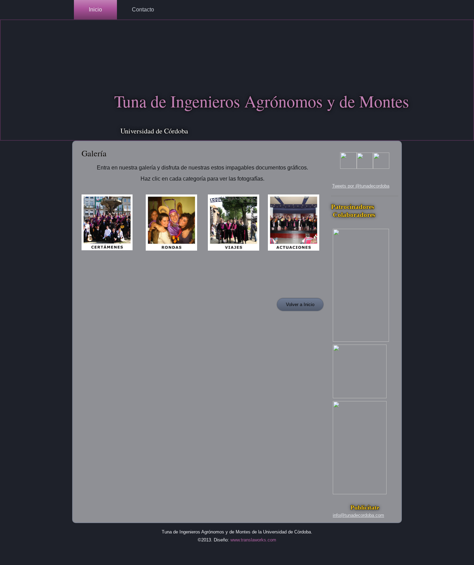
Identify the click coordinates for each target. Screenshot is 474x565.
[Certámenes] (107, 252)
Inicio (95, 9)
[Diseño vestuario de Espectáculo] (360, 492)
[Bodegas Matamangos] (360, 396)
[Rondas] (171, 252)
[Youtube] (348, 167)
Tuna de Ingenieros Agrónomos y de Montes (261, 101)
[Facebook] (365, 167)
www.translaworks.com (253, 539)
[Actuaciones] (293, 252)
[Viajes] (233, 252)
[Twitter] (381, 167)
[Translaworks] (361, 340)
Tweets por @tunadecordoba (360, 186)
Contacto (143, 9)
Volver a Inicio (300, 304)
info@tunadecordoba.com (358, 515)
